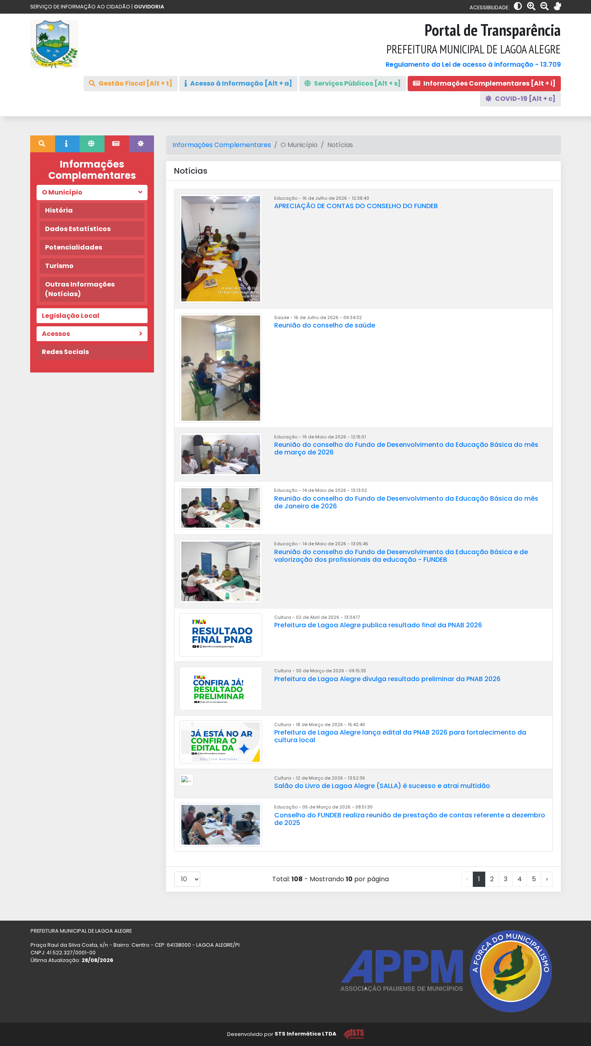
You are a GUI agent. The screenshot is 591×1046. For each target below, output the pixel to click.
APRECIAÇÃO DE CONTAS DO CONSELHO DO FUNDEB (356, 206)
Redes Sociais (65, 351)
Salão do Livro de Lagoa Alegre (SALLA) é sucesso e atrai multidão (382, 785)
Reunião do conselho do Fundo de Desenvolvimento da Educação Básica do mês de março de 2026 (406, 448)
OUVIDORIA (149, 6)
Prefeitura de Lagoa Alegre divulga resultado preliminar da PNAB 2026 (387, 679)
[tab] (42, 143)
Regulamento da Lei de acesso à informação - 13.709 (473, 64)
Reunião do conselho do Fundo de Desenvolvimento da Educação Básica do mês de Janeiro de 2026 (406, 502)
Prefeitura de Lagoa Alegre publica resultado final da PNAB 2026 (378, 625)
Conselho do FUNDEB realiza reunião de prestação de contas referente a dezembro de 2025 (409, 819)
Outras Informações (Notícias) (80, 289)
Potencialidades (73, 247)
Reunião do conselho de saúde (324, 325)
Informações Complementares (221, 144)
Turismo (59, 265)
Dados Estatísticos (78, 228)
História (59, 210)
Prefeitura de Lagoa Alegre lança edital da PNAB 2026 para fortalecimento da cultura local (400, 736)
